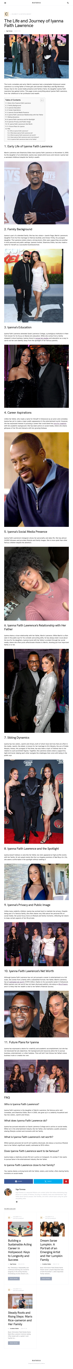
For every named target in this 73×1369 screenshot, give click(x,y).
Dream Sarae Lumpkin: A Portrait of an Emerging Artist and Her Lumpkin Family (51, 1250)
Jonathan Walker (46, 1264)
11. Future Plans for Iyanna (15, 126)
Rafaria (36, 3)
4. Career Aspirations (14, 110)
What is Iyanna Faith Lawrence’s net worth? (23, 135)
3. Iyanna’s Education (14, 108)
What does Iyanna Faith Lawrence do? (21, 133)
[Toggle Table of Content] (41, 100)
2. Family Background (14, 105)
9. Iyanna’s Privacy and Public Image (19, 122)
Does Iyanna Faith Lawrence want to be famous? (25, 137)
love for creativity (60, 423)
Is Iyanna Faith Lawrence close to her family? (23, 139)
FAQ (8, 129)
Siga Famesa (9, 31)
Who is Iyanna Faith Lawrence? (19, 131)
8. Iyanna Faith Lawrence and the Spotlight (21, 119)
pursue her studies (42, 338)
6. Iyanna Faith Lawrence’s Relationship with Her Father (25, 115)
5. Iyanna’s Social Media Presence (18, 112)
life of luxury (63, 984)
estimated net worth (16, 982)
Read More (14, 1278)
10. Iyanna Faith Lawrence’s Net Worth (19, 124)
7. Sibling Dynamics (12, 117)
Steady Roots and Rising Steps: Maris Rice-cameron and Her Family (20, 1318)
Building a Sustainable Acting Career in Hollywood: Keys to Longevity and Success (20, 1250)
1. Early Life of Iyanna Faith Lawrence (18, 103)
